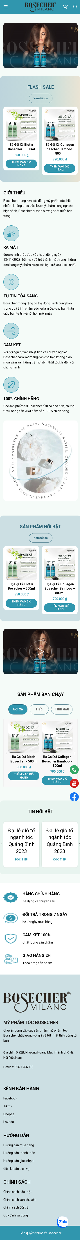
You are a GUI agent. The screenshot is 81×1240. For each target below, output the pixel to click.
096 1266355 (24, 1067)
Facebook (10, 1098)
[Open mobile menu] (5, 6)
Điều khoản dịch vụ (16, 1169)
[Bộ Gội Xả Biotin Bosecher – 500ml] (21, 125)
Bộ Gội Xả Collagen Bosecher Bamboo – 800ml (60, 149)
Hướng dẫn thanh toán (19, 1153)
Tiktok (7, 1106)
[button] (21, 164)
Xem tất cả (41, 98)
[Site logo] (40, 6)
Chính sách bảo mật (17, 1192)
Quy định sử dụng (15, 1215)
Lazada (8, 1122)
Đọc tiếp (21, 859)
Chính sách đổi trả (16, 1207)
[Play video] (40, 651)
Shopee (8, 1114)
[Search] (75, 6)
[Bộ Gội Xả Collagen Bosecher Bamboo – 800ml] (59, 125)
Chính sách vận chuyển (19, 1200)
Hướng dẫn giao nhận (18, 1161)
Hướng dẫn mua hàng (18, 1145)
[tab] (18, 709)
